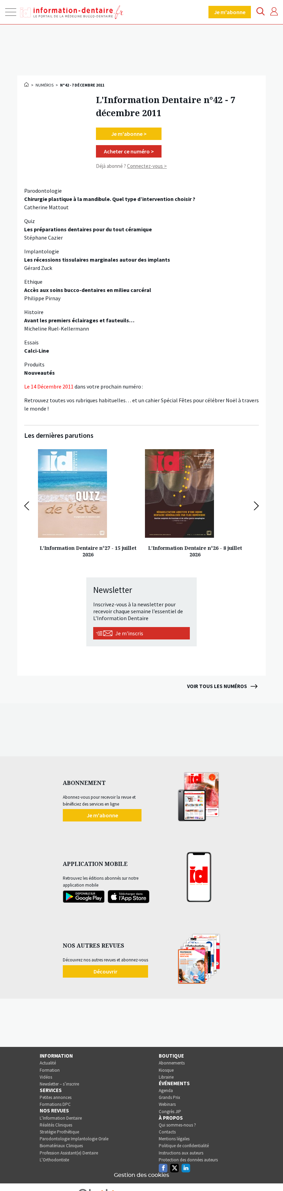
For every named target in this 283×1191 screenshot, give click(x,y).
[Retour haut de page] (270, 1173)
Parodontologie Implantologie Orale (74, 1139)
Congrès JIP (170, 1111)
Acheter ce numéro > (129, 151)
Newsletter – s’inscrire (59, 1084)
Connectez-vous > (147, 166)
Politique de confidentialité (184, 1146)
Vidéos (46, 1077)
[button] (28, 506)
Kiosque (166, 1070)
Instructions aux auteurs (181, 1153)
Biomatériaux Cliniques (61, 1146)
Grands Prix (169, 1097)
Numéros (44, 85)
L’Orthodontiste (54, 1160)
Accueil (27, 84)
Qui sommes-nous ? (177, 1125)
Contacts (167, 1132)
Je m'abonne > (129, 133)
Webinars (167, 1104)
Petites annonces (55, 1097)
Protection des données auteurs (188, 1160)
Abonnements (172, 1063)
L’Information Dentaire (61, 1118)
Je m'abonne (229, 12)
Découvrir (105, 971)
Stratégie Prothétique (59, 1132)
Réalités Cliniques (56, 1125)
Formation (50, 1070)
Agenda (166, 1090)
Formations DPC (55, 1104)
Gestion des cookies (141, 1175)
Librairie (166, 1077)
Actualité (48, 1063)
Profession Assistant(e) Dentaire (69, 1153)
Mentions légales (174, 1139)
